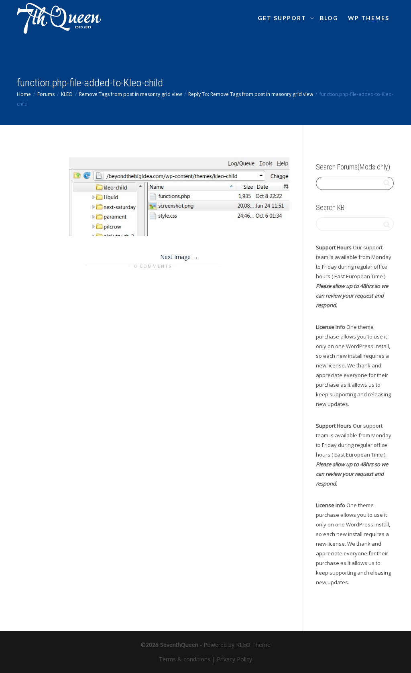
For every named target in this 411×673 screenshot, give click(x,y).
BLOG (329, 17)
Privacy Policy (234, 659)
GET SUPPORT (283, 17)
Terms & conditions (184, 659)
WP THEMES (368, 17)
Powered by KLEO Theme (237, 645)
